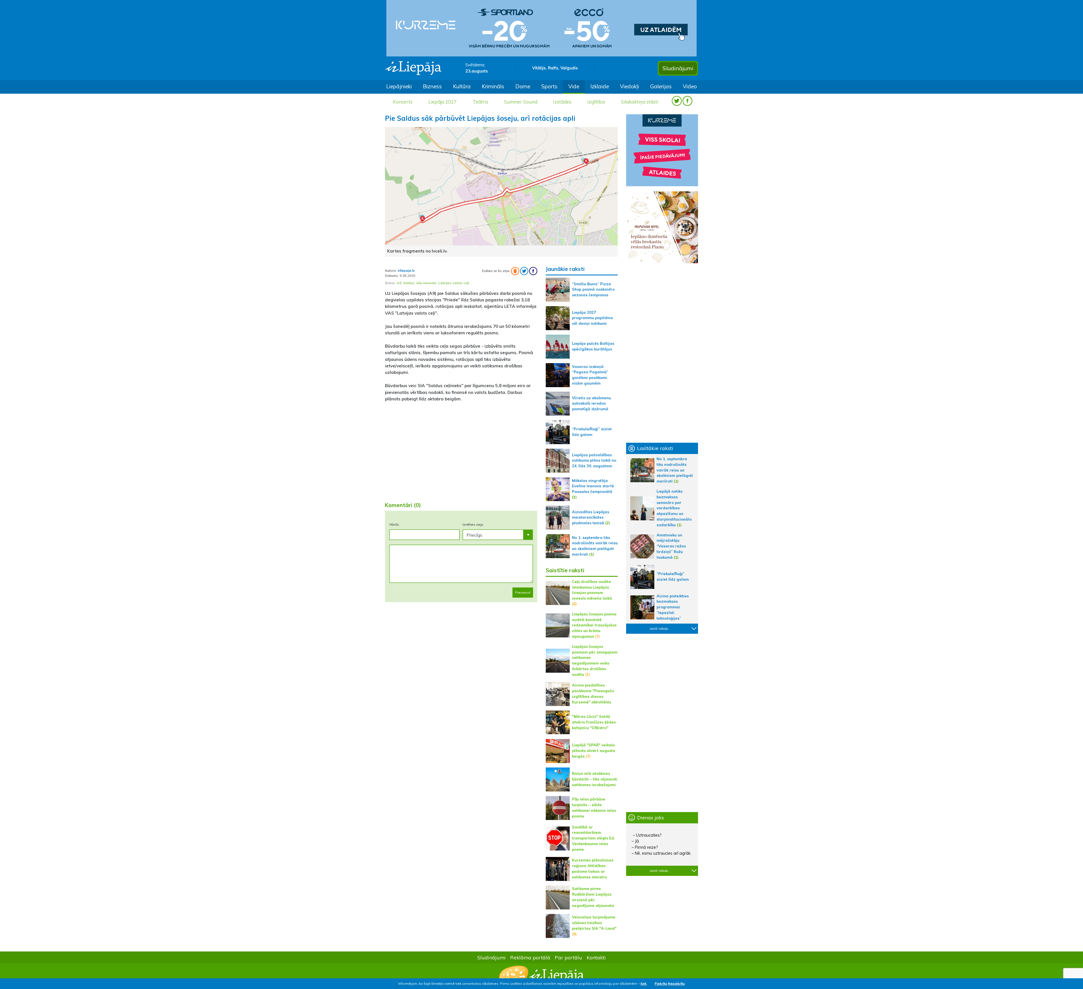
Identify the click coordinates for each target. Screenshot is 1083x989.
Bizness (432, 86)
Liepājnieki (399, 86)
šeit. (643, 983)
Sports (549, 86)
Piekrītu (661, 983)
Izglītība (596, 102)
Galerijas (661, 86)
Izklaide (599, 86)
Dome (522, 86)
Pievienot (523, 592)
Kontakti (596, 957)
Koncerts (403, 102)
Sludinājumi (677, 68)
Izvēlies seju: (473, 524)
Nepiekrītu (676, 983)
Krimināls (493, 86)
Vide (573, 86)
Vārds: (394, 524)
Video (690, 86)
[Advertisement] (461, 452)
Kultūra (462, 86)
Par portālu (568, 957)
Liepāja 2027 (442, 102)
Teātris (480, 102)
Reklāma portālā (530, 957)
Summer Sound (520, 102)
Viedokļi (629, 86)
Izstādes (562, 102)
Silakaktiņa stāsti (639, 102)
